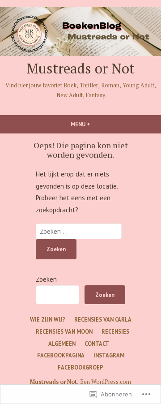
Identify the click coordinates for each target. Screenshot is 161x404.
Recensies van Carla (102, 319)
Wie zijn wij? (47, 319)
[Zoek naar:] (79, 231)
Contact (97, 343)
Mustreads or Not (80, 68)
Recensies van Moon (64, 331)
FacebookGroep (80, 367)
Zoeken (46, 279)
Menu (97, 124)
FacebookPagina (61, 355)
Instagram (108, 355)
